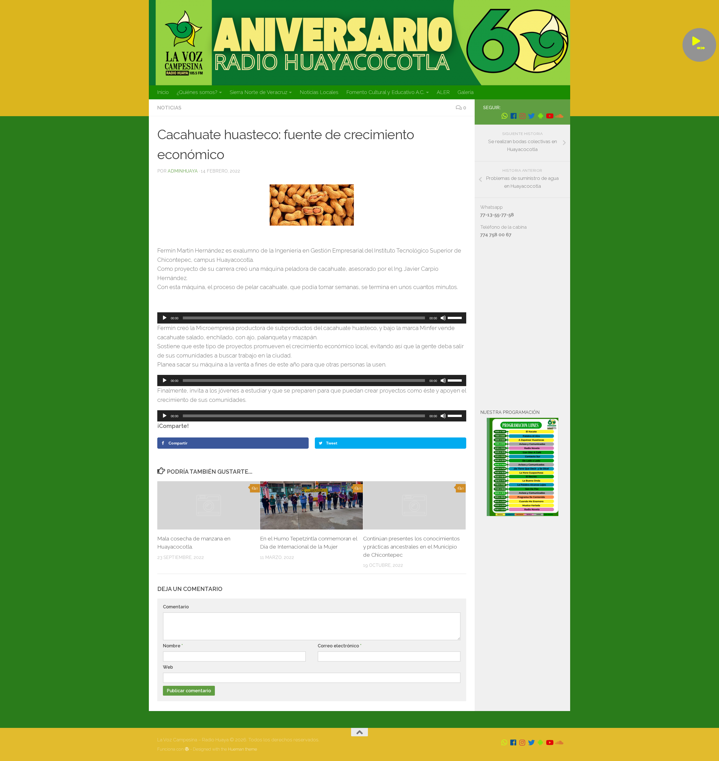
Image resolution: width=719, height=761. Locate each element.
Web (168, 667)
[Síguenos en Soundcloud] (558, 116)
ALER (443, 92)
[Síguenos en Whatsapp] (504, 116)
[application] (311, 318)
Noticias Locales (319, 92)
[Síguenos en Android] (540, 116)
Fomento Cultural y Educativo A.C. (385, 92)
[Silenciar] (443, 318)
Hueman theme (242, 749)
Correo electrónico (339, 645)
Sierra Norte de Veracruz (258, 92)
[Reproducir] (164, 318)
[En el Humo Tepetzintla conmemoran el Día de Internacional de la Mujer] (311, 505)
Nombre (173, 645)
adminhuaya (183, 171)
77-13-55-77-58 (497, 214)
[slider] (455, 317)
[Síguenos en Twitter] (531, 116)
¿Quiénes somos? (197, 92)
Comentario (176, 606)
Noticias (169, 108)
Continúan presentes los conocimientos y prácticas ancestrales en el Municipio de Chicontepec (411, 546)
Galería (466, 92)
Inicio (163, 92)
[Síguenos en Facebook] (513, 116)
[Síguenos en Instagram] (522, 116)
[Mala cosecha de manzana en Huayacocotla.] (208, 505)
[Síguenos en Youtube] (549, 116)
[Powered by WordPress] (187, 749)
